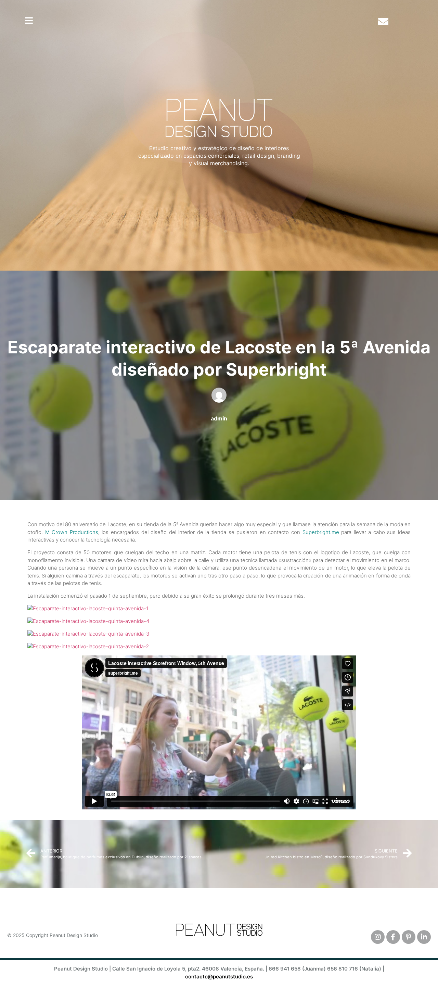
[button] (29, 20)
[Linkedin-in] (424, 937)
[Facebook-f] (393, 937)
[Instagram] (378, 937)
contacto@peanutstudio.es (219, 976)
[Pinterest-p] (408, 937)
